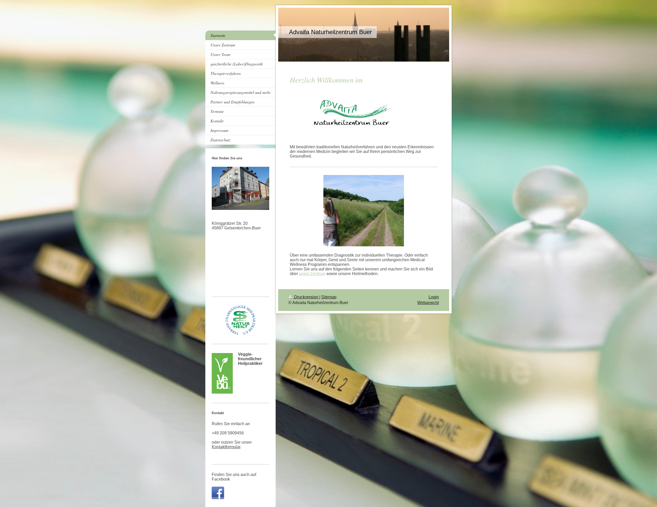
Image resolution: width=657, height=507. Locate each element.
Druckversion (306, 297)
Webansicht (428, 302)
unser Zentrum (312, 273)
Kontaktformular (226, 447)
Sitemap (328, 297)
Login (434, 297)
